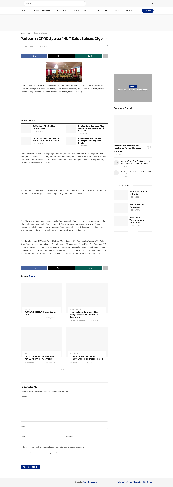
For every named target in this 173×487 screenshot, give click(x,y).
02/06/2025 (84, 133)
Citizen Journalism (43, 11)
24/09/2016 (42, 46)
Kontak (149, 482)
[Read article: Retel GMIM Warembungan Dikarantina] (121, 221)
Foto (107, 11)
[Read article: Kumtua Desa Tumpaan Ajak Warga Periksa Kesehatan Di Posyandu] (71, 129)
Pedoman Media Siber (124, 482)
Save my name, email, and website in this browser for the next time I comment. (53, 447)
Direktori (61, 11)
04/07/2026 (135, 226)
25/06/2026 (38, 131)
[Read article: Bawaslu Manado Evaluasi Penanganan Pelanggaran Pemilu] (71, 141)
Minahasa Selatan (76, 309)
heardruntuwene (33, 318)
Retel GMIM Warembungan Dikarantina (136, 220)
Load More (64, 370)
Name (24, 426)
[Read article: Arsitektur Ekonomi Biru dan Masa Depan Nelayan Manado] (133, 129)
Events (76, 11)
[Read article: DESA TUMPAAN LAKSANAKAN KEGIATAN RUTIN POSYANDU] (26, 141)
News (28, 33)
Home (23, 33)
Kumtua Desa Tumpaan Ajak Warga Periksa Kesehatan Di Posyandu (91, 128)
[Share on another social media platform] (105, 56)
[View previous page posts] (131, 231)
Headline (28, 353)
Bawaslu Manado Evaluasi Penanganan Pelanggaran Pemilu (89, 140)
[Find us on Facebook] (148, 3)
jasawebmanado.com (90, 482)
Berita (25, 11)
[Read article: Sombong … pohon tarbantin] (121, 195)
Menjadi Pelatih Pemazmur (133, 89)
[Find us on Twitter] (152, 3)
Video (118, 11)
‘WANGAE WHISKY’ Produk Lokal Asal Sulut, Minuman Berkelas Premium (136, 162)
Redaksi (30, 46)
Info (86, 11)
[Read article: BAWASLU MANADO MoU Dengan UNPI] (26, 129)
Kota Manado (29, 309)
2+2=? (23, 455)
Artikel (133, 86)
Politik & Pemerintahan (40, 33)
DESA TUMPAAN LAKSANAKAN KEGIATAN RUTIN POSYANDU (46, 139)
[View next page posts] (135, 231)
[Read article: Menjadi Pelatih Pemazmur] (133, 88)
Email (23, 436)
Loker (97, 11)
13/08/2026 (135, 197)
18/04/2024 (84, 146)
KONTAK (148, 11)
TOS (143, 482)
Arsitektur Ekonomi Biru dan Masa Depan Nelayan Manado (127, 148)
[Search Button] (83, 3)
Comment (25, 396)
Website (69, 436)
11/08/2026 (133, 94)
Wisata (129, 11)
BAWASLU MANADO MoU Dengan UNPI (44, 127)
